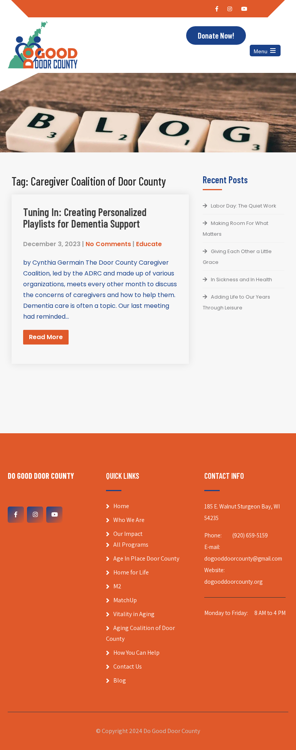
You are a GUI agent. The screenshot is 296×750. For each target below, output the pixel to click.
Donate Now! (216, 35)
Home (121, 506)
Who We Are (129, 520)
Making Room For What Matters (235, 229)
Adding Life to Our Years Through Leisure (236, 302)
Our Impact (128, 534)
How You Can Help (136, 653)
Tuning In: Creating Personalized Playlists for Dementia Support (84, 217)
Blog (119, 680)
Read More (46, 337)
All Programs (130, 545)
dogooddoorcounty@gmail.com (243, 558)
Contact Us (127, 666)
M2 (117, 586)
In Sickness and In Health (241, 279)
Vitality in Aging (134, 614)
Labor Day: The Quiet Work (243, 205)
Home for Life (131, 572)
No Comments (108, 244)
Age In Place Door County (146, 558)
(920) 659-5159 (250, 535)
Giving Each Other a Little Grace (237, 257)
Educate (149, 244)
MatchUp (125, 600)
